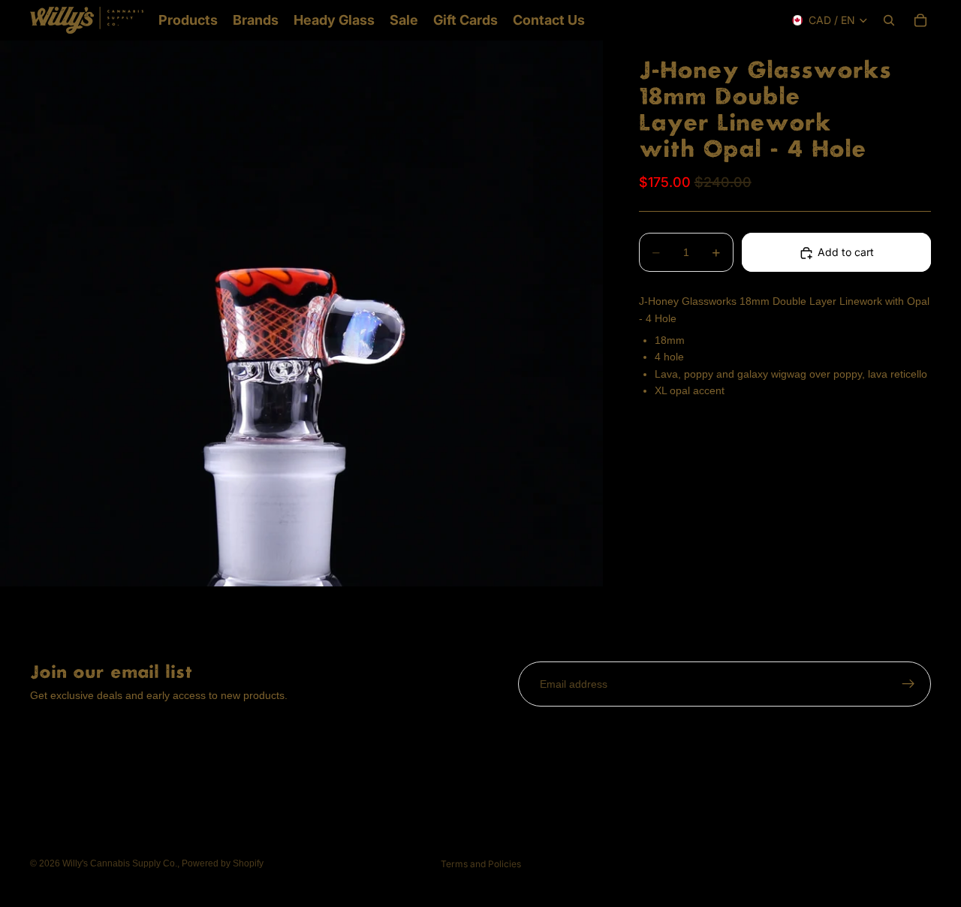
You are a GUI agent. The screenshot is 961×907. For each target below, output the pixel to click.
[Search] (888, 20)
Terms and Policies (481, 863)
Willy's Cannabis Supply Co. (119, 863)
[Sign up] (908, 684)
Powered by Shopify (223, 863)
